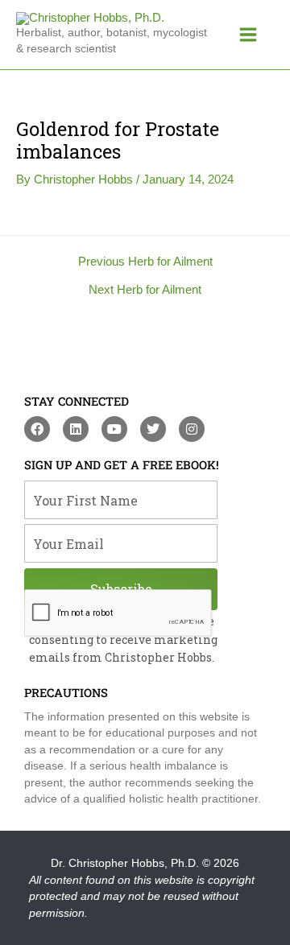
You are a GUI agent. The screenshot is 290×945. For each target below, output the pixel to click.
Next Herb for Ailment (145, 290)
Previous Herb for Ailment (145, 262)
